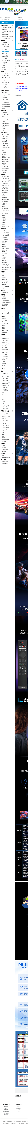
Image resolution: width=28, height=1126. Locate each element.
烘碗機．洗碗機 (5, 226)
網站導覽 (6, 1114)
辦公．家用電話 (5, 286)
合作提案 (18, 1111)
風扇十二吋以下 (5, 161)
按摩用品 (4, 246)
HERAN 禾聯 (5, 145)
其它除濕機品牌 (5, 82)
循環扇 (3, 156)
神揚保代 (10, 5)
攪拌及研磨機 (5, 201)
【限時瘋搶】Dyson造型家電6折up (7, 28)
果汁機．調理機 (5, 199)
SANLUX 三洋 (5, 140)
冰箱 (2, 371)
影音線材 (4, 328)
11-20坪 (3, 130)
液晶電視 (20, 17)
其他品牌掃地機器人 (6, 106)
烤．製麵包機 (5, 208)
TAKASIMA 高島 (5, 232)
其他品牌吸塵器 (5, 102)
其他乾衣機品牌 (5, 439)
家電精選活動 (4, 25)
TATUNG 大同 (5, 183)
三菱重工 (4, 359)
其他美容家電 (5, 266)
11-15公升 (4, 86)
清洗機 (3, 108)
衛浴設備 (4, 451)
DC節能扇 (4, 152)
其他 (3, 211)
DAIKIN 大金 (5, 121)
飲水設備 (4, 220)
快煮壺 (3, 224)
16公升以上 (4, 87)
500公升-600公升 (5, 408)
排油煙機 (4, 447)
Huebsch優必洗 (5, 427)
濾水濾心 (4, 297)
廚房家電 (3, 174)
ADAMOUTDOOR (6, 147)
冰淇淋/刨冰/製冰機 (6, 210)
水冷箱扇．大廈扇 (6, 157)
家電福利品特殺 (5, 34)
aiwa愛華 (4, 318)
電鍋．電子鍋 (5, 190)
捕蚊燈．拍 (4, 282)
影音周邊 (3, 316)
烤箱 (3, 194)
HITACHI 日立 (5, 73)
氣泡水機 (4, 219)
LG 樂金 (4, 48)
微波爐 (3, 196)
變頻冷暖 (4, 363)
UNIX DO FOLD (5, 235)
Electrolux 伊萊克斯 (6, 77)
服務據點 (6, 5)
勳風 (3, 150)
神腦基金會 (6, 1108)
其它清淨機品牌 (5, 125)
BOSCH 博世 (5, 188)
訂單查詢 (18, 1109)
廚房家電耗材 (5, 304)
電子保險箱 (4, 279)
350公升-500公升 (5, 406)
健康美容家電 (4, 228)
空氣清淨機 (3, 110)
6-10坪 (3, 128)
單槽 (3, 430)
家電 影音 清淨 (8, 17)
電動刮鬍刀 (4, 250)
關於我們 (6, 1109)
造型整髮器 (4, 253)
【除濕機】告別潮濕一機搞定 (7, 32)
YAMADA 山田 (5, 356)
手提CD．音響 (5, 330)
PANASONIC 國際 (6, 416)
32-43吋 (3, 63)
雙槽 (3, 432)
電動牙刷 (4, 260)
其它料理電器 (5, 213)
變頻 (3, 399)
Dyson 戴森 (4, 92)
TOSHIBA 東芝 (5, 423)
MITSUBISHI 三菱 (6, 349)
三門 (3, 396)
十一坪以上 (4, 368)
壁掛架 (3, 327)
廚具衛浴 (3, 443)
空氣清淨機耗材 (5, 300)
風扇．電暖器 (4, 132)
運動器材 (4, 258)
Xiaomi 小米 (4, 53)
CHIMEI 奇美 (5, 55)
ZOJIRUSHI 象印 (5, 181)
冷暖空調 (3, 334)
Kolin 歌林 (4, 345)
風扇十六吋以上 (5, 164)
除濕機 (2, 71)
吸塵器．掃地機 (5, 90)
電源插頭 (4, 284)
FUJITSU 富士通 (5, 344)
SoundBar (4, 321)
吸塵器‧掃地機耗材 (6, 302)
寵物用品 (3, 290)
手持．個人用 (5, 159)
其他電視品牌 (5, 62)
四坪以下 (4, 365)
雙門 (3, 394)
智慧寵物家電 (5, 292)
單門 (3, 392)
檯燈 (3, 275)
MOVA (3, 101)
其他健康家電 (5, 269)
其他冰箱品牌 (5, 390)
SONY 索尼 (4, 42)
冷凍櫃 (3, 401)
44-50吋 (3, 65)
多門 (3, 398)
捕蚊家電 (4, 277)
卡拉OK (3, 325)
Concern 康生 (5, 239)
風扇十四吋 (4, 163)
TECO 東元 (4, 58)
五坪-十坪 (4, 367)
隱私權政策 (6, 1113)
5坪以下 (3, 126)
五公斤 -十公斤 (5, 437)
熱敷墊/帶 (4, 257)
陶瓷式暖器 (4, 170)
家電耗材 (3, 295)
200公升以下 (4, 403)
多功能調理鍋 (5, 192)
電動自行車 (4, 251)
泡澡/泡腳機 (4, 262)
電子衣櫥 (3, 308)
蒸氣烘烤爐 (4, 197)
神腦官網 (6, 1106)
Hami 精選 (3, 459)
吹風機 (3, 244)
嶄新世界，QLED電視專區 (7, 36)
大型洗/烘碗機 (5, 449)
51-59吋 (3, 67)
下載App (2, 5)
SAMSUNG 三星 (5, 44)
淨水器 (3, 217)
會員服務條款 (6, 1111)
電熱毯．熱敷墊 (5, 168)
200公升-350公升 (5, 405)
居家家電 (3, 272)
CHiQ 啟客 (4, 49)
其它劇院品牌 (5, 323)
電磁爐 (3, 206)
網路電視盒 (4, 332)
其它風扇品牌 (5, 166)
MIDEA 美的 (4, 347)
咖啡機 (3, 204)
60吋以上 (4, 69)
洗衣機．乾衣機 (5, 411)
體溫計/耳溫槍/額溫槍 (6, 267)
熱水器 (3, 445)
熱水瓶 (3, 222)
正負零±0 (4, 154)
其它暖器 (4, 172)
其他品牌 (4, 441)
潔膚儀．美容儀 (5, 264)
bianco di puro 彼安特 (6, 180)
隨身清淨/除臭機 (5, 123)
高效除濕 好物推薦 (6, 38)
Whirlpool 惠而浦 (5, 425)
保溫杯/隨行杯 (5, 187)
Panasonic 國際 (5, 46)
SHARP (3, 274)
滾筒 (3, 434)
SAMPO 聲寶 (5, 56)
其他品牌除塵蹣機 (6, 104)
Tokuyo (3, 230)
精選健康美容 (5, 463)
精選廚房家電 (5, 461)
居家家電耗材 (5, 305)
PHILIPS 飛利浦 (5, 51)
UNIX (3, 255)
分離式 (3, 361)
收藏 (23, 59)
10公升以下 (4, 84)
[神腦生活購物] (13, 10)
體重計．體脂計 (5, 248)
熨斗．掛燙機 (5, 281)
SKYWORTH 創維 (6, 60)
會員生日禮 (18, 1108)
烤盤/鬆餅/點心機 (5, 203)
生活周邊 (3, 453)
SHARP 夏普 (5, 79)
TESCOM (4, 242)
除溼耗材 (4, 298)
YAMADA (4, 149)
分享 (18, 59)
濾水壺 (3, 215)
